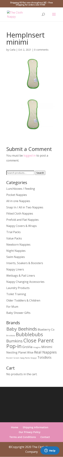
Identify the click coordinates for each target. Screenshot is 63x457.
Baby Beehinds (21, 329)
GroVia (27, 347)
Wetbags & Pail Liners (20, 276)
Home (14, 427)
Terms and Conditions (22, 437)
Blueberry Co (46, 329)
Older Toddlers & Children (23, 300)
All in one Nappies (18, 201)
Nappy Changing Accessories (25, 282)
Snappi (33, 358)
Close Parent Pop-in (30, 343)
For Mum (12, 307)
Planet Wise (25, 352)
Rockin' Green (12, 358)
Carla (12, 49)
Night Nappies (16, 251)
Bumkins (14, 341)
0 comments (41, 49)
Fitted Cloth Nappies (19, 213)
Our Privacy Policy (29, 432)
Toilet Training (16, 294)
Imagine (37, 347)
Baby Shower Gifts (18, 313)
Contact (45, 437)
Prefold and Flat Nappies (22, 220)
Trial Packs (13, 232)
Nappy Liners (15, 269)
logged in (29, 155)
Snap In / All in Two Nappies (24, 207)
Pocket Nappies (16, 195)
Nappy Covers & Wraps (21, 226)
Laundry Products (18, 288)
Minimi (46, 347)
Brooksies (10, 335)
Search (40, 172)
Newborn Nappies (18, 244)
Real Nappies (45, 352)
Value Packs (14, 238)
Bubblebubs (29, 334)
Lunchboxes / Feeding (20, 189)
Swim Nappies (15, 257)
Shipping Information (35, 427)
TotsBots (44, 357)
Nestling (12, 352)
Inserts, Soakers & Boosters (24, 263)
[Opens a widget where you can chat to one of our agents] (49, 450)
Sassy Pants (25, 358)
